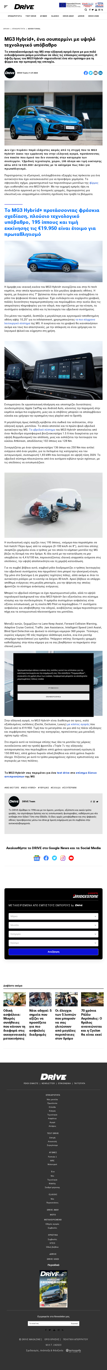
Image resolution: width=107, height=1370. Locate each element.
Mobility (52, 1184)
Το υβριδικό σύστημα (42, 429)
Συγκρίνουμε (52, 1145)
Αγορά (52, 1122)
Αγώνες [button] (53, 1152)
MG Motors (12, 788)
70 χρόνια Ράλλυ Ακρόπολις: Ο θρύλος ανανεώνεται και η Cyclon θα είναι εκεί (91, 1022)
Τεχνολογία (52, 1115)
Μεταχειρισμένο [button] (53, 1220)
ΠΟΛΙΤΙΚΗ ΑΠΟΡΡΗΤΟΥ (75, 1339)
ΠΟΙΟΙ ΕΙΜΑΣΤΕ (31, 1083)
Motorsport (52, 1164)
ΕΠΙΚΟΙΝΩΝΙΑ (64, 1083)
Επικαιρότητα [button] (53, 1095)
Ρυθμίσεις (53, 688)
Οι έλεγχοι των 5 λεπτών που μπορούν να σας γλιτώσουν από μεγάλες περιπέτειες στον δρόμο (65, 1025)
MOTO (53, 1215)
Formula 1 (52, 1157)
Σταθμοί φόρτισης (52, 1187)
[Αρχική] (24, 6)
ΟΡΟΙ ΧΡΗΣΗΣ (51, 1339)
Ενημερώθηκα (53, 697)
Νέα (52, 1176)
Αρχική (6, 29)
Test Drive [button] (53, 1133)
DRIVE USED (93, 16)
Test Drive (30, 16)
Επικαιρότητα (15, 16)
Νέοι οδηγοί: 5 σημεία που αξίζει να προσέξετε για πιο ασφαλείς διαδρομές (40, 1022)
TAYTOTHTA (79, 1083)
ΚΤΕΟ (52, 1243)
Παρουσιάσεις (52, 1203)
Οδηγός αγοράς (52, 1224)
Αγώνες (43, 16)
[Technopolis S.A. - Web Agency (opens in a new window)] (72, 1350)
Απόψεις (52, 1126)
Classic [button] (53, 1194)
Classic (55, 16)
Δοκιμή (52, 1138)
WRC (52, 1161)
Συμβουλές (52, 1228)
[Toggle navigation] (5, 6)
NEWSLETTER (48, 1083)
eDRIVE (81, 16)
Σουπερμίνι (70, 788)
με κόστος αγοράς (78, 724)
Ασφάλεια (52, 1118)
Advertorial (34, 29)
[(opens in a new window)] (90, 9)
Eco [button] (53, 1172)
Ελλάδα (56, 788)
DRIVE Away (68, 16)
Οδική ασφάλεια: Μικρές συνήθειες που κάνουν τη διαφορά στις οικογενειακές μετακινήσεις (14, 1025)
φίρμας (94, 182)
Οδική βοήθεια (52, 1247)
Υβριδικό (44, 788)
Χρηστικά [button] (53, 1235)
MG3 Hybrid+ (29, 788)
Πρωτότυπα (52, 1103)
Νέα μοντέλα (52, 1099)
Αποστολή (52, 1141)
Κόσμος (52, 1111)
